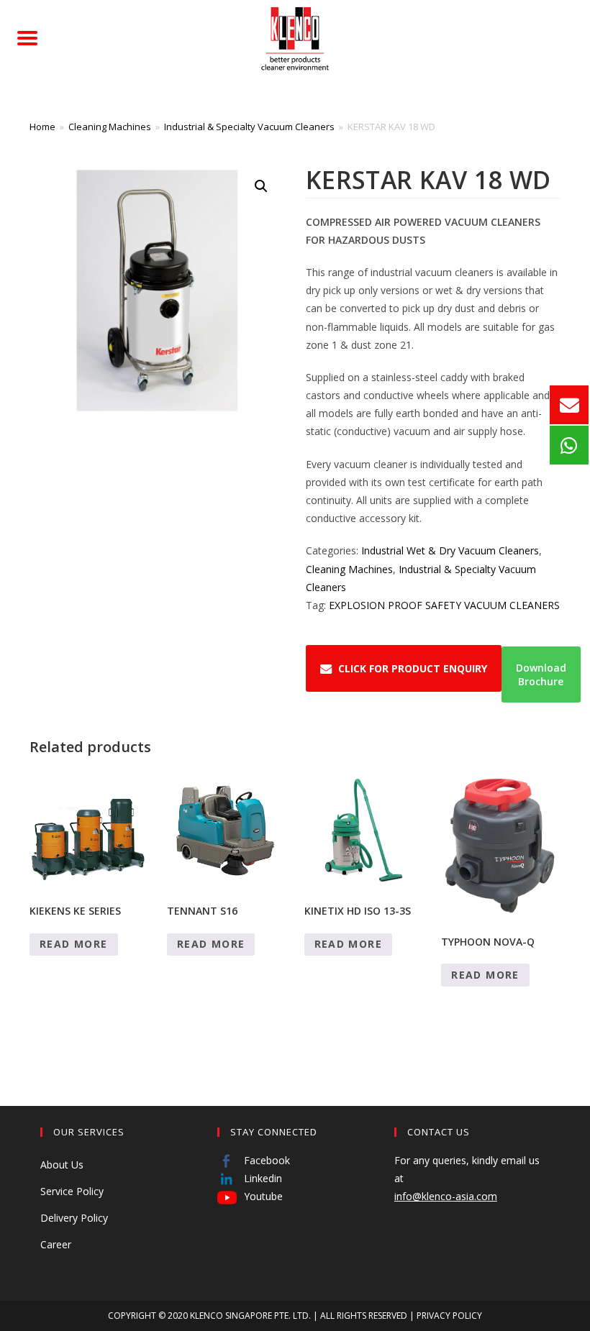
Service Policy (72, 1191)
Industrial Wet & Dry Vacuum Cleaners (450, 550)
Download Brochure (541, 674)
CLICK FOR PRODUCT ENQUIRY (412, 668)
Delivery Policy (74, 1218)
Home (42, 126)
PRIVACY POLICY (449, 1315)
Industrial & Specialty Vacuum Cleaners (249, 126)
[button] (261, 186)
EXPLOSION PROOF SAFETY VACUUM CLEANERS (444, 605)
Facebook (265, 1160)
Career (55, 1244)
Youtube (262, 1196)
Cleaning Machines (109, 126)
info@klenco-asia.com (445, 1196)
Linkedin (261, 1178)
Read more (74, 944)
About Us (61, 1164)
